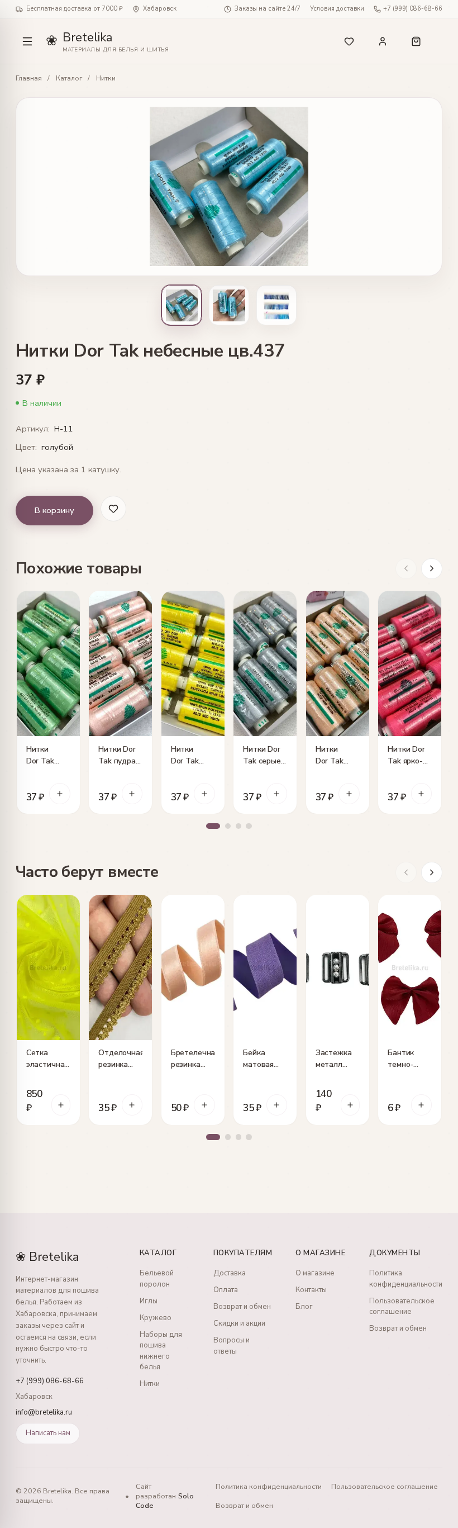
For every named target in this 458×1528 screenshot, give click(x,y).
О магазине (315, 1273)
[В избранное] (67, 604)
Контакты (311, 1290)
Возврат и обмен (242, 1307)
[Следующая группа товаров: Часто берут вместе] (431, 872)
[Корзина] (423, 41)
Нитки (106, 78)
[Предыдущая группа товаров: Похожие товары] (406, 569)
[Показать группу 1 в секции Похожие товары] (213, 826)
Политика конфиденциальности (405, 1278)
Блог (304, 1307)
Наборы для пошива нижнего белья (161, 1351)
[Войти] (383, 41)
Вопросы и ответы (231, 1345)
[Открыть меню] (27, 41)
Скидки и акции (239, 1323)
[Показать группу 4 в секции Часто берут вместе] (249, 1137)
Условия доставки (337, 8)
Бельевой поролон (157, 1278)
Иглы (149, 1301)
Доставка (229, 1273)
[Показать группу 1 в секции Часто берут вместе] (213, 1137)
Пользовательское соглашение (402, 1306)
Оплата (225, 1290)
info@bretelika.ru (44, 1412)
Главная (29, 78)
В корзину (54, 510)
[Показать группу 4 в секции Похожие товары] (249, 826)
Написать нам (48, 1433)
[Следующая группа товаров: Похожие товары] (431, 569)
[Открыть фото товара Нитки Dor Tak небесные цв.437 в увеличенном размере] (229, 186)
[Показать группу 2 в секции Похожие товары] (228, 826)
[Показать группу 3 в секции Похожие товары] (239, 826)
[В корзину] (59, 793)
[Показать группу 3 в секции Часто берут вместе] (239, 1137)
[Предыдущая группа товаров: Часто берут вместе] (406, 872)
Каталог (69, 78)
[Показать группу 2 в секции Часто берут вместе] (228, 1137)
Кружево (155, 1318)
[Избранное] (349, 41)
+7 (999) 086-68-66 (412, 8)
